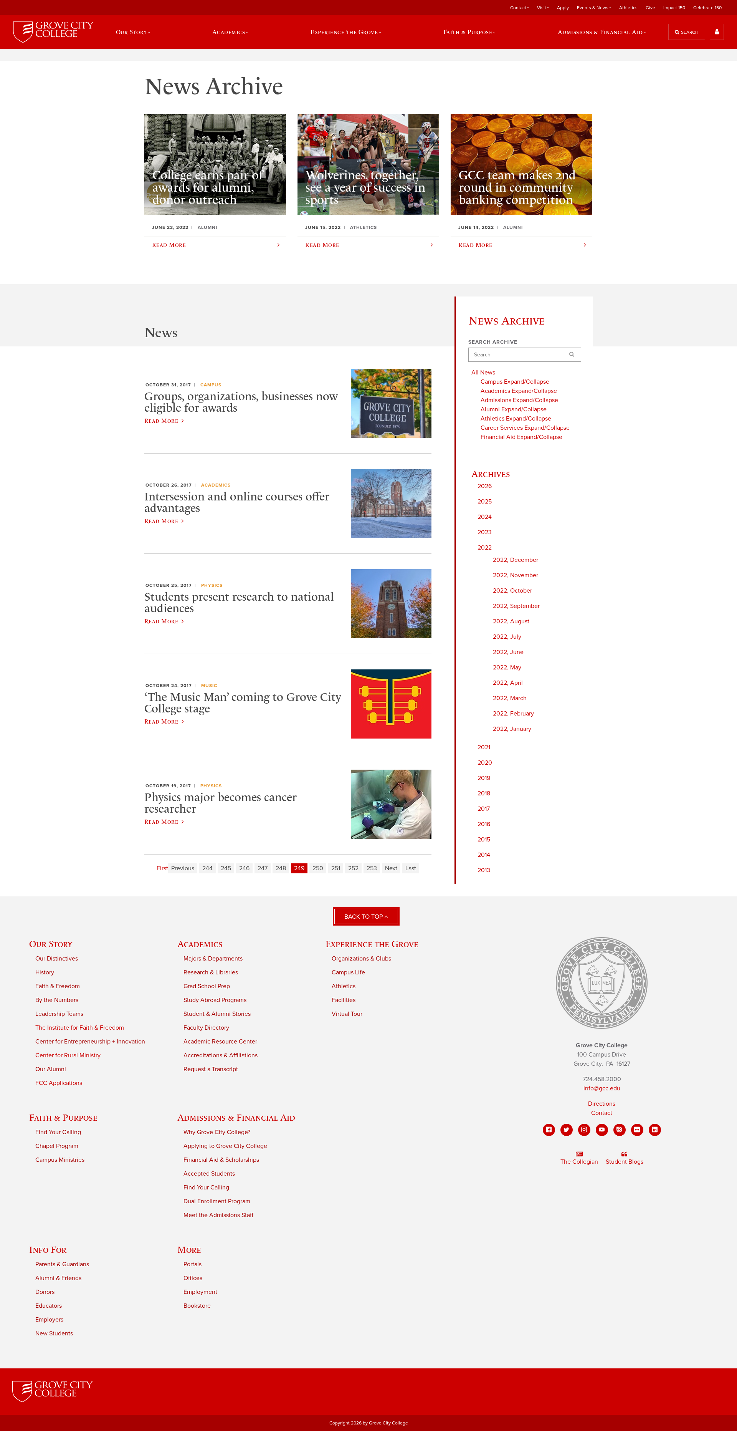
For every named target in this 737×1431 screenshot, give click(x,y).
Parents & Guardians (62, 1264)
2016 (484, 824)
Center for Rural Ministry (68, 1055)
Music (209, 685)
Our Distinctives (56, 958)
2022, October (512, 591)
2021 (484, 747)
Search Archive (492, 342)
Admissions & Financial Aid (236, 1117)
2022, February (513, 713)
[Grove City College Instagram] (584, 1130)
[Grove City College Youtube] (602, 1130)
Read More (161, 420)
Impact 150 (674, 7)
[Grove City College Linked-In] (655, 1130)
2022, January (512, 729)
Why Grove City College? (216, 1132)
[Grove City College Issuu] (619, 1130)
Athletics (628, 7)
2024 (485, 517)
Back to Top (364, 917)
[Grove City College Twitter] (566, 1130)
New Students (54, 1333)
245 (226, 868)
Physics (212, 585)
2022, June (508, 652)
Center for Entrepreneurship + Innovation (90, 1041)
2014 (484, 855)
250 (317, 868)
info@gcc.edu (601, 1088)
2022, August (511, 621)
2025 (485, 501)
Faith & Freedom (57, 986)
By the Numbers (56, 1000)
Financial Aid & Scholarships (221, 1160)
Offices (192, 1278)
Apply (563, 7)
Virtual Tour (347, 1014)
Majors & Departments (213, 958)
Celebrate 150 (707, 7)
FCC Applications (58, 1083)
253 (372, 868)
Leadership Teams (59, 1014)
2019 (484, 778)
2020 (485, 763)
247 (263, 868)
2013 (484, 870)
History (44, 972)
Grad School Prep (206, 986)
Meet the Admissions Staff (218, 1215)
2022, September (516, 606)
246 (244, 868)
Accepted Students (209, 1174)
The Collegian (579, 1162)
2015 (484, 839)
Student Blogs (624, 1162)
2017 (484, 809)
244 (207, 868)
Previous (182, 868)
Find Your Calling (58, 1132)
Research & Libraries (210, 972)
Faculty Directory (206, 1028)
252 (353, 868)
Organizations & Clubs (361, 958)
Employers (49, 1319)
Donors (45, 1292)
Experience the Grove (372, 944)
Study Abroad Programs (214, 1000)
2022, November (515, 575)
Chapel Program (56, 1146)
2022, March (510, 698)
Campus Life (348, 972)
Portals (192, 1264)
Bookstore (197, 1306)
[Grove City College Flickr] (637, 1130)
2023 (485, 532)
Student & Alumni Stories (217, 1014)
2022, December (515, 560)
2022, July (507, 637)
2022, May (507, 667)
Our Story (50, 944)
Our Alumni (50, 1069)
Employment (200, 1292)
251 (335, 868)
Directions (601, 1104)
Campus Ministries (59, 1160)
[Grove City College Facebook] (549, 1130)
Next (391, 868)
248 (281, 868)
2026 (485, 486)
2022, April (508, 683)
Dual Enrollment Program (216, 1201)
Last (410, 868)
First (162, 868)
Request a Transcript (210, 1069)
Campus (210, 385)
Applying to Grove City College (225, 1146)
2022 (485, 548)
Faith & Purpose (63, 1117)
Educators (48, 1306)
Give (650, 7)
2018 (484, 793)
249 (299, 868)
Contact (601, 1113)
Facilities (343, 1000)
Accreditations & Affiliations (220, 1055)
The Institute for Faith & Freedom (79, 1028)
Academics (216, 485)
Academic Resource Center (220, 1041)
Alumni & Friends (58, 1278)
